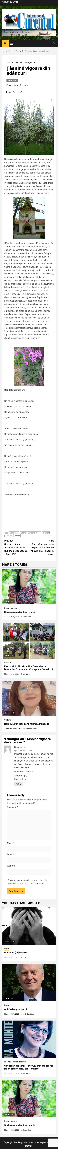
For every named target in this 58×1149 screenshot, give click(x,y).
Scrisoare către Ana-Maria (19, 612)
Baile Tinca (14, 533)
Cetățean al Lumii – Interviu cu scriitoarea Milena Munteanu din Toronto (28, 1067)
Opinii (6, 948)
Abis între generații (15, 1009)
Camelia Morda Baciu (28, 729)
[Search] (54, 43)
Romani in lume (19, 1062)
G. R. (24, 957)
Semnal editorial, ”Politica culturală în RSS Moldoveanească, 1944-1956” (16, 547)
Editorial (18, 62)
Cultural (9, 62)
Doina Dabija (28, 617)
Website (11, 865)
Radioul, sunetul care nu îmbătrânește (26, 724)
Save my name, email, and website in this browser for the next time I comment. (28, 882)
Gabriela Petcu (27, 85)
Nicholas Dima (28, 1014)
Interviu (7, 1062)
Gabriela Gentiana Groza (30, 533)
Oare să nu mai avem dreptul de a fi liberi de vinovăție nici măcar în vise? (42, 547)
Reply (18, 783)
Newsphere (42, 1142)
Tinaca (17, 536)
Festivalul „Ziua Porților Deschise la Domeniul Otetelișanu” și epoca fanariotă (28, 668)
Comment (12, 807)
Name (10, 843)
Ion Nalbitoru (28, 674)
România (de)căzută (15, 952)
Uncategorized (29, 62)
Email (10, 854)
